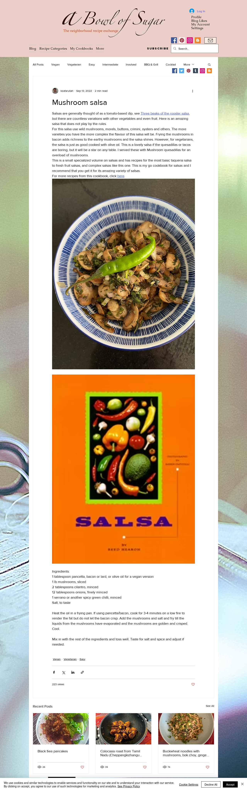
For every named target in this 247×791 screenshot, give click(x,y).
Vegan (55, 64)
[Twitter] (181, 70)
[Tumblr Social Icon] (195, 70)
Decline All (211, 784)
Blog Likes (199, 21)
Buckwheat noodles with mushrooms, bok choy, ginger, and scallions (185, 753)
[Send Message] (210, 40)
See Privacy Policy (129, 786)
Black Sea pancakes (53, 751)
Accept (230, 784)
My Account (200, 24)
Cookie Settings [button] (188, 784)
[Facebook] (174, 40)
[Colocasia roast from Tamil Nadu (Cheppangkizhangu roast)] (123, 728)
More (187, 64)
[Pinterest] (182, 40)
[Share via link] (82, 672)
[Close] (242, 784)
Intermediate (110, 64)
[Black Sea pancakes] (61, 728)
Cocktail (171, 64)
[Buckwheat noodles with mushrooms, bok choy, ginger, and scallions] (186, 728)
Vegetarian (74, 64)
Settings (197, 28)
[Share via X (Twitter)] (63, 672)
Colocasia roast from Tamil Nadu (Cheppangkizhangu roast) (120, 753)
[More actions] (192, 90)
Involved (131, 64)
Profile (196, 17)
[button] (158, 48)
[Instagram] (190, 40)
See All (210, 705)
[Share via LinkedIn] (73, 672)
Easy (92, 64)
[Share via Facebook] (54, 672)
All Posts (38, 64)
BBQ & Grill (151, 64)
